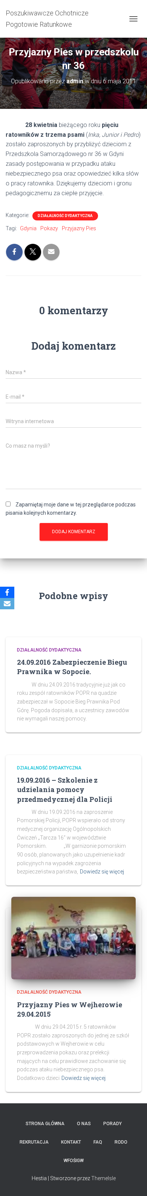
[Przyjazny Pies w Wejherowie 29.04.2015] (73, 937)
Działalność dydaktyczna (65, 216)
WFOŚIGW (74, 1160)
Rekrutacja (34, 1142)
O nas (84, 1123)
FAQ (97, 1142)
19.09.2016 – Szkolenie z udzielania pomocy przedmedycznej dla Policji (64, 789)
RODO (121, 1142)
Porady (112, 1123)
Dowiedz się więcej (102, 872)
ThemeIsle (103, 1178)
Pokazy (49, 228)
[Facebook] (7, 592)
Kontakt (71, 1142)
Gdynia (28, 228)
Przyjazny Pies (79, 228)
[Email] (7, 603)
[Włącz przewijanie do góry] (132, 1181)
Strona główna (45, 1123)
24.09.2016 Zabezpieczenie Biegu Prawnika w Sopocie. (72, 667)
